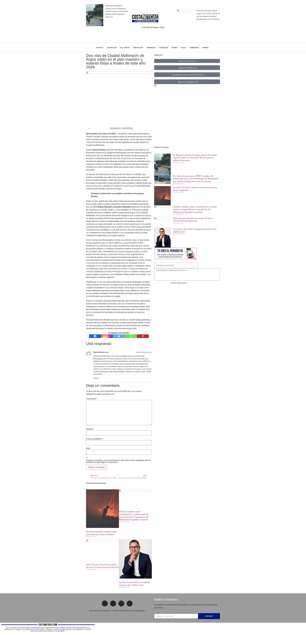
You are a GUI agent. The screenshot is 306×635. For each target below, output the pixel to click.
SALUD (183, 48)
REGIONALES (138, 48)
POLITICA (99, 48)
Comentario (91, 399)
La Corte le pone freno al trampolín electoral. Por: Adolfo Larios (134, 583)
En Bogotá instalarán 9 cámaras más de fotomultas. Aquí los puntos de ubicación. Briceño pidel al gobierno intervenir (117, 11)
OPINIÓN (205, 48)
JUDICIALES (163, 48)
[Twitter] (119, 336)
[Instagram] (107, 336)
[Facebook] (95, 336)
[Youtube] (130, 603)
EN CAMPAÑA (125, 48)
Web (88, 448)
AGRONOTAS (151, 48)
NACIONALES (112, 48)
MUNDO (174, 48)
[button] (299, 48)
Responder (96, 378)
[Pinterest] (143, 336)
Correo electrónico (94, 439)
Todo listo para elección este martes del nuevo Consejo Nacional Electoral (102, 566)
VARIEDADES (194, 48)
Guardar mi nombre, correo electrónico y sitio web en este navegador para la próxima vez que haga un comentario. (118, 461)
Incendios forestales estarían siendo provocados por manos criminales (101, 533)
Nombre (90, 429)
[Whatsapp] (131, 336)
